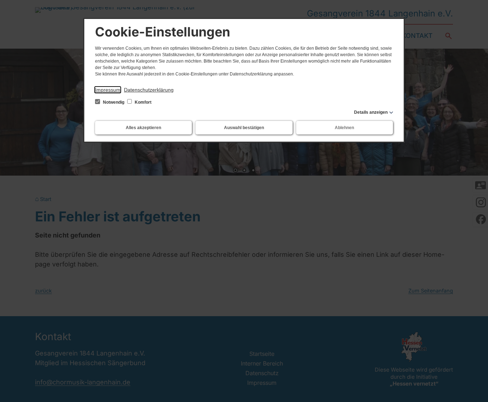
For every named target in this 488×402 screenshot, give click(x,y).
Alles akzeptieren (143, 127)
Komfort (142, 102)
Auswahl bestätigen (244, 127)
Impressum (107, 90)
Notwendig (113, 102)
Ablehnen (344, 127)
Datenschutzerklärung (149, 90)
